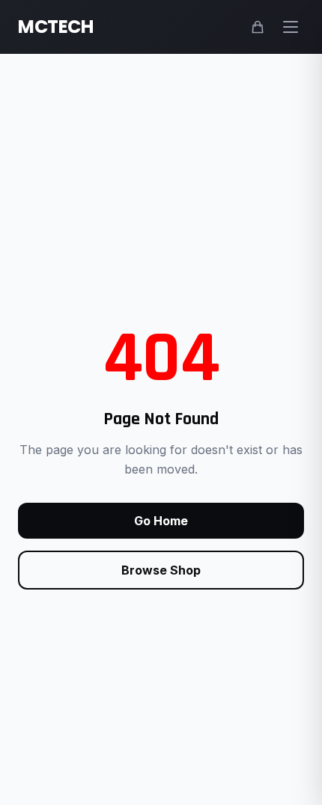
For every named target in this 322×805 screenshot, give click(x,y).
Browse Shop (161, 570)
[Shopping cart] (257, 26)
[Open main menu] (290, 27)
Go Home (161, 520)
